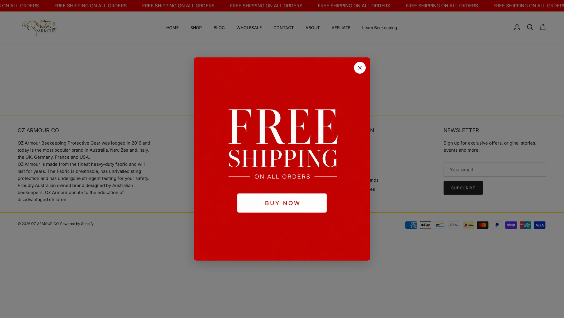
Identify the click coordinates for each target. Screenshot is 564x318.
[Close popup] (360, 68)
